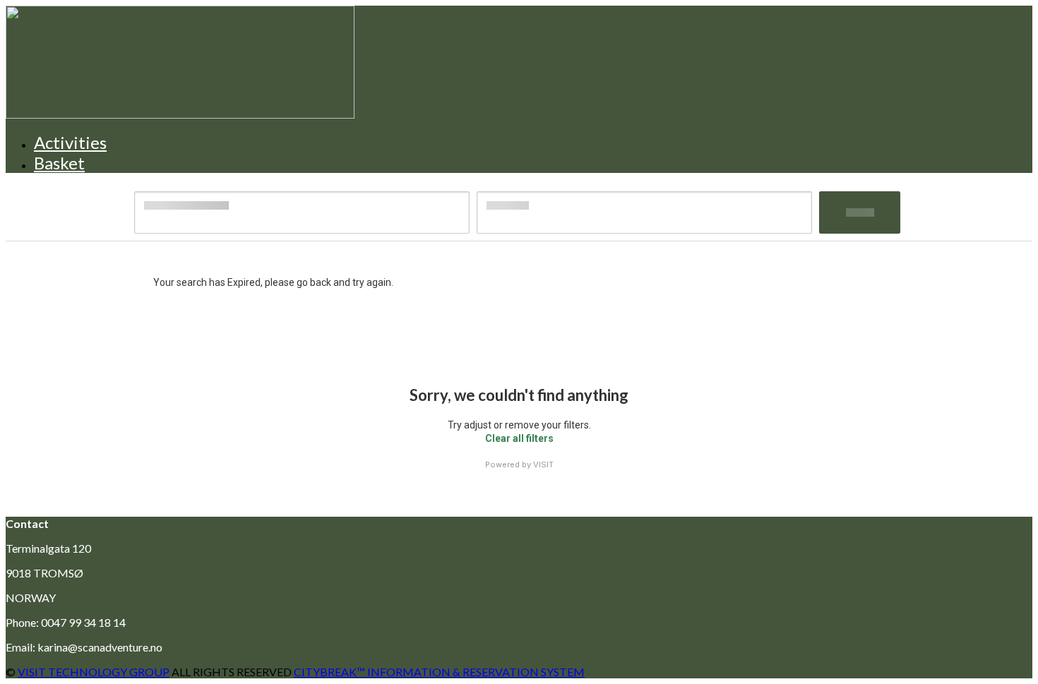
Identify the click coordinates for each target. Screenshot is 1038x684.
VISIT (543, 464)
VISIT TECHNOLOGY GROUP (93, 671)
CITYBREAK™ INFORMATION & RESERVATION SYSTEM (439, 671)
